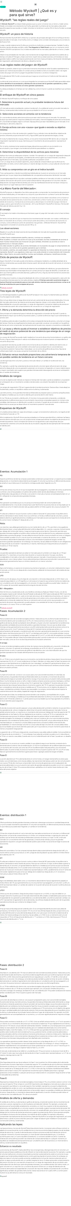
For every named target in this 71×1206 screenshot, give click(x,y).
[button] (35, 4)
